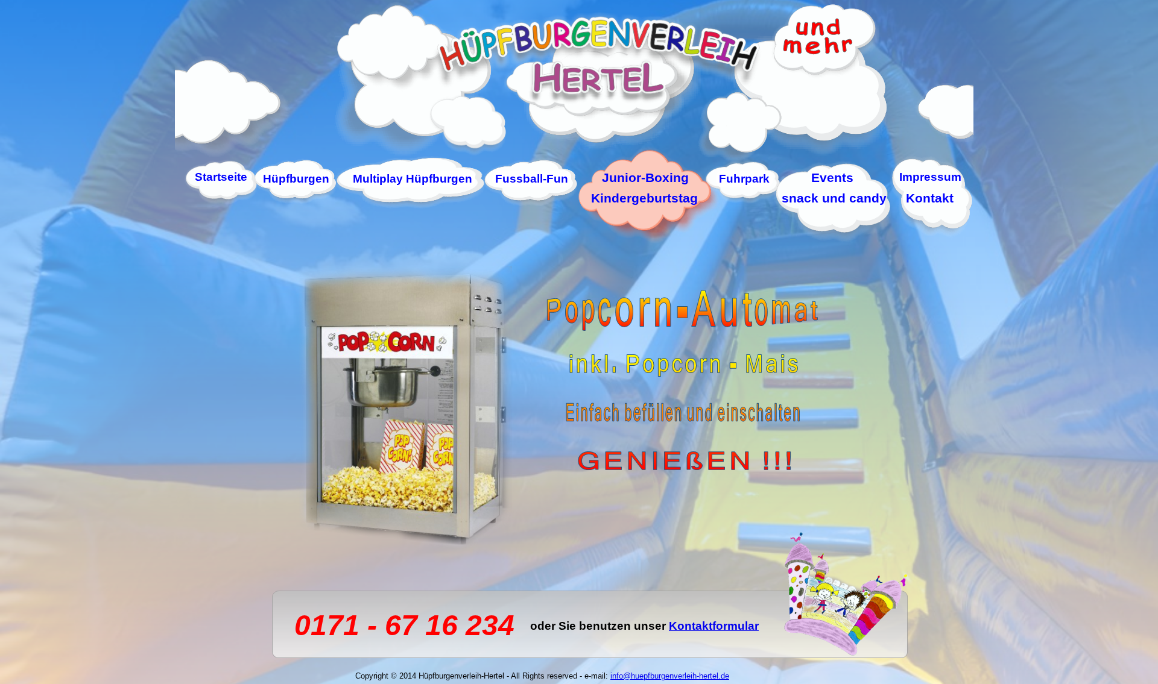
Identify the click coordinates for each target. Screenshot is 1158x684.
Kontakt (930, 198)
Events (832, 177)
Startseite (221, 177)
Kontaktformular (714, 626)
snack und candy (834, 198)
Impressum (930, 177)
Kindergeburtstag (644, 198)
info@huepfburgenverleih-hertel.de (669, 675)
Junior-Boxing (645, 177)
